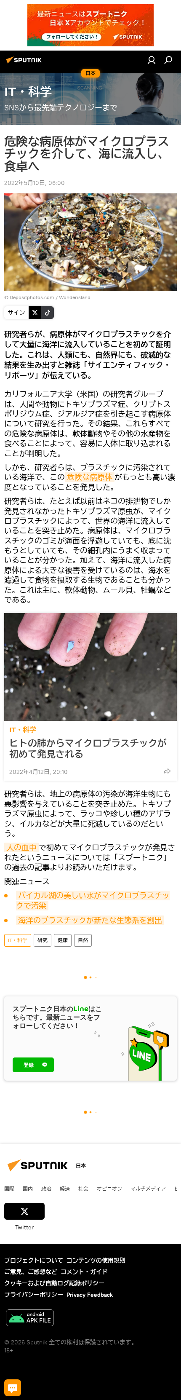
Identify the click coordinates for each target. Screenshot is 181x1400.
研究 (42, 940)
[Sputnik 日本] (25, 63)
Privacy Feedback (90, 1294)
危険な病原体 (89, 477)
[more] (167, 771)
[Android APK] (30, 1318)
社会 (83, 1188)
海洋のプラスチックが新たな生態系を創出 (90, 920)
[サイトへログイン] (151, 59)
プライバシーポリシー (33, 1294)
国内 (28, 1188)
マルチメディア (148, 1188)
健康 (63, 940)
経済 (65, 1188)
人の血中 (21, 847)
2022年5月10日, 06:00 (34, 183)
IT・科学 (22, 730)
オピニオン (109, 1188)
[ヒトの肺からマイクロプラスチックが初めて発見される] (90, 667)
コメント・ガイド (84, 1272)
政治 (46, 1188)
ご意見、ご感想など (30, 1272)
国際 (9, 1188)
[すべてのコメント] (12, 1387)
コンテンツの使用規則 (96, 1260)
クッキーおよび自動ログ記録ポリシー (54, 1283)
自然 (83, 940)
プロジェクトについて (33, 1260)
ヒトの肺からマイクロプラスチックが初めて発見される (88, 749)
